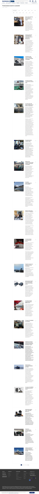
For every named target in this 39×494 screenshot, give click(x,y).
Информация (18, 471)
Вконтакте (30, 478)
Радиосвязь (4, 474)
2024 (25, 10)
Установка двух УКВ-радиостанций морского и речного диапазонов (29, 104)
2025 (22, 10)
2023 (28, 10)
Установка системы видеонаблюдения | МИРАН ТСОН (28, 301)
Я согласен (32, 492)
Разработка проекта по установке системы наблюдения (29, 265)
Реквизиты (17, 476)
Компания (9, 471)
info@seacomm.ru (32, 473)
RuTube (34, 478)
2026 (19, 10)
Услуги (9, 476)
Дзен (35, 478)
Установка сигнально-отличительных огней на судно (29, 81)
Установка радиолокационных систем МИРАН (28, 183)
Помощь (25, 471)
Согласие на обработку (18, 477)
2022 (31, 10)
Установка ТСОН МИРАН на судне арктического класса (29, 388)
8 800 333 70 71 (32, 471)
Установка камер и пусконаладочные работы (28, 240)
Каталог (13, 1)
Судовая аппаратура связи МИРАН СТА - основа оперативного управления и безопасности (28, 37)
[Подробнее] (35, 17)
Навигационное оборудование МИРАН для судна (29, 366)
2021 (35, 10)
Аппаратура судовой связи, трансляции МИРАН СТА (28, 410)
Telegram (32, 478)
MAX (30, 480)
